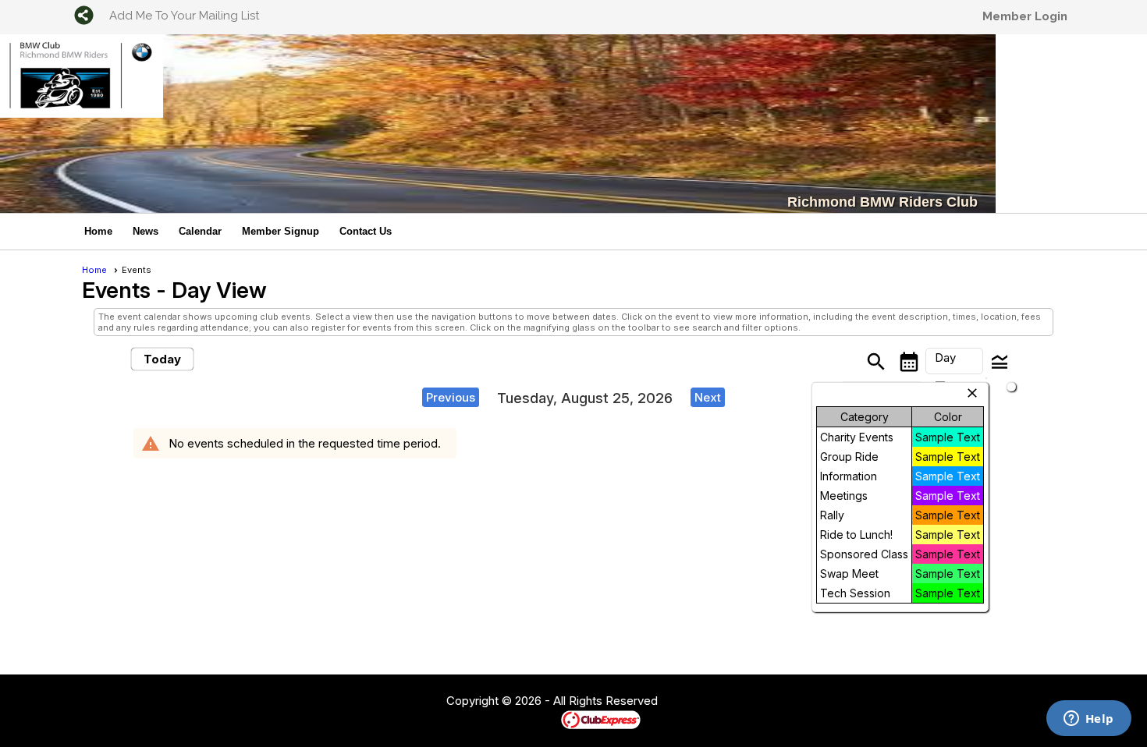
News (145, 231)
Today (162, 359)
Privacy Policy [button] (781, 701)
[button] (954, 361)
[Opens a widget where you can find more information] (1088, 719)
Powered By (534, 718)
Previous (450, 397)
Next (707, 397)
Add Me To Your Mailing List (184, 16)
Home (98, 231)
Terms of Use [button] (704, 701)
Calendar (200, 231)
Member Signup (280, 231)
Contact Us (365, 231)
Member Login (1024, 16)
